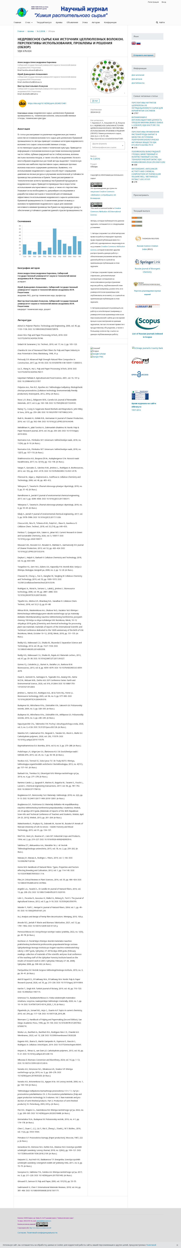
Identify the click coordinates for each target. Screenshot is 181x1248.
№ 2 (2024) (41, 31)
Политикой (151, 1245)
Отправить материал (143, 55)
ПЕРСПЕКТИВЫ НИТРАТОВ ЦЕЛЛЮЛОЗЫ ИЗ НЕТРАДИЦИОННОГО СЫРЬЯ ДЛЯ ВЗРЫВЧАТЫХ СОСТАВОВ (147, 106)
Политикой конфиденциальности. (42, 1232)
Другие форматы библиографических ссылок (104, 145)
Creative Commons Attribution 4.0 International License (105, 211)
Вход (164, 2)
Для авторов (137, 79)
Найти (162, 22)
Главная (17, 22)
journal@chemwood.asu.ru (44, 1221)
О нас (28, 22)
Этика (85, 22)
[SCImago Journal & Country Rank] (147, 348)
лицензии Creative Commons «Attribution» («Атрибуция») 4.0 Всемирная (103, 194)
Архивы (59, 22)
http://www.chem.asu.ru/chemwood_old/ (40, 1228)
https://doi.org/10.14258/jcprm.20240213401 (47, 103)
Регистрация (153, 2)
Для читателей (138, 75)
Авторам (96, 22)
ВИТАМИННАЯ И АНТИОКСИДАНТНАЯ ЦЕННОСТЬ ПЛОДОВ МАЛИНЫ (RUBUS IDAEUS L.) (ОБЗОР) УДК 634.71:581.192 (147, 121)
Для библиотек (138, 83)
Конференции (110, 22)
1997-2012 (136, 410)
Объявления (72, 22)
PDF (96, 101)
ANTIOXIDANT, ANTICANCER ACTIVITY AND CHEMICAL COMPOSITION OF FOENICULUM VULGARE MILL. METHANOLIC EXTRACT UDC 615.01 (146, 173)
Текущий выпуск (44, 22)
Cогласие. (22, 1232)
